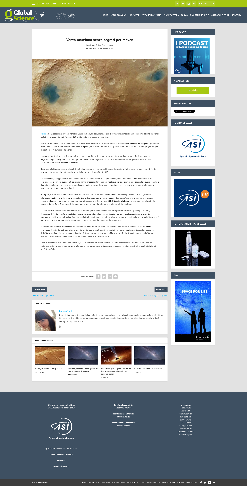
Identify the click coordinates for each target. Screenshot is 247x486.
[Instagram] (188, 3)
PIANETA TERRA (171, 15)
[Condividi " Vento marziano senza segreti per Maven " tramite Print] (115, 276)
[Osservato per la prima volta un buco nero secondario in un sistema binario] (116, 355)
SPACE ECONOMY (118, 15)
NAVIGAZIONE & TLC (199, 15)
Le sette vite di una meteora (63, 3)
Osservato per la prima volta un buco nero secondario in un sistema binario (116, 371)
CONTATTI (61, 460)
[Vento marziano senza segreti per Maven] (100, 92)
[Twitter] (183, 3)
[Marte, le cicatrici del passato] (50, 355)
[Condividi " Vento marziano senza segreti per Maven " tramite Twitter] (104, 276)
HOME (105, 15)
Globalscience (43, 483)
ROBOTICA (237, 15)
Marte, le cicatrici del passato (49, 368)
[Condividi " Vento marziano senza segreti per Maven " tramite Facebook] (98, 276)
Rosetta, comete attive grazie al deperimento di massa (83, 370)
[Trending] (33, 3)
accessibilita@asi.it (61, 466)
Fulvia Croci (101, 45)
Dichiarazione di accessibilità (61, 454)
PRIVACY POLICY (191, 483)
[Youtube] (194, 3)
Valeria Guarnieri (123, 425)
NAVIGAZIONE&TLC (153, 483)
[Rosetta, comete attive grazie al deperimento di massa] (83, 355)
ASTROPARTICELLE (220, 15)
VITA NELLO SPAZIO (152, 15)
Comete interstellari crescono (148, 368)
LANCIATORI (134, 15)
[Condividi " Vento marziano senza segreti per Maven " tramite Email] (110, 276)
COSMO (184, 15)
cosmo (110, 45)
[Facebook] (177, 3)
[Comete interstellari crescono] (149, 355)
